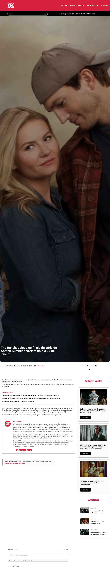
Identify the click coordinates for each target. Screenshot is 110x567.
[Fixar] (16, 560)
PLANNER (104, 5)
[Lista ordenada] (19, 560)
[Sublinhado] (14, 560)
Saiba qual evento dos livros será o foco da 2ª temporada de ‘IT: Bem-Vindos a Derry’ (93, 410)
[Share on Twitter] (87, 365)
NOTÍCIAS (64, 5)
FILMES (72, 5)
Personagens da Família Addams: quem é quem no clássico (97, 512)
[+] (32, 560)
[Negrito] (10, 560)
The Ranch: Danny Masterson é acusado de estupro (18, 401)
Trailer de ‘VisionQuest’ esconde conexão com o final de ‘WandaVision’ (92, 483)
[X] (17, 450)
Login (66, 549)
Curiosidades (93, 500)
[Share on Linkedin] (91, 365)
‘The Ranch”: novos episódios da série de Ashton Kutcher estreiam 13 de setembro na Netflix (30, 395)
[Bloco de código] (25, 560)
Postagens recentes (93, 381)
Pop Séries (17, 421)
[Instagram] (20, 450)
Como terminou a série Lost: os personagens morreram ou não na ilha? (98, 533)
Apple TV (79, 14)
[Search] (44, 13)
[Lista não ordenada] (21, 560)
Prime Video (71, 14)
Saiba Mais (85, 417)
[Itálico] (12, 560)
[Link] (28, 560)
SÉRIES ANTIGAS (92, 5)
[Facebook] (30, 450)
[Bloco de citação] (23, 560)
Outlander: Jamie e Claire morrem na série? (97, 522)
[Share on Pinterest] (96, 365)
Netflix (84, 14)
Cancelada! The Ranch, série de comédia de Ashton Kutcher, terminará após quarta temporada (31, 398)
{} (30, 560)
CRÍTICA (81, 5)
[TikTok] (28, 450)
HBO (88, 14)
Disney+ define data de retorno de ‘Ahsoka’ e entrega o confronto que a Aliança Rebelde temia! (93, 446)
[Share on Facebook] (83, 365)
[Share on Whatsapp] (89, 369)
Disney (93, 14)
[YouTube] (25, 450)
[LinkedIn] (22, 450)
